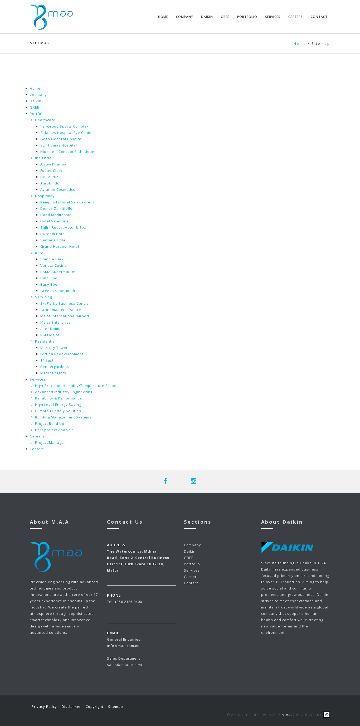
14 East (46, 360)
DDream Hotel (53, 233)
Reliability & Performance (58, 398)
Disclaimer (71, 706)
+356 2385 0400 (128, 601)
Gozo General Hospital (61, 139)
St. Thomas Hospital (58, 145)
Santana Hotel (53, 240)
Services (272, 16)
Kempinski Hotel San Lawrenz (67, 202)
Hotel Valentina (54, 221)
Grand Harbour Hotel (59, 246)
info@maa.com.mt (123, 645)
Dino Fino (48, 278)
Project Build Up (49, 423)
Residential (45, 341)
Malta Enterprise (55, 322)
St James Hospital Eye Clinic (65, 132)
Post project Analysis (54, 429)
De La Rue (49, 176)
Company (184, 16)
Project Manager (50, 442)
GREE (225, 16)
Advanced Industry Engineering (64, 391)
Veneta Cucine (53, 265)
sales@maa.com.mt (124, 664)
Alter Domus (51, 328)
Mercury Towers (55, 347)
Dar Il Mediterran (56, 214)
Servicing (43, 297)
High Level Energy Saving (58, 404)
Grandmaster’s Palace (60, 309)
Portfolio (247, 16)
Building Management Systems (63, 417)
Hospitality (45, 195)
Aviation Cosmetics (57, 189)
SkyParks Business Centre (64, 303)
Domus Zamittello (56, 208)
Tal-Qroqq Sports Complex (64, 126)
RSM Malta (50, 335)
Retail (40, 252)
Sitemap (115, 706)
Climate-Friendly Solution (58, 410)
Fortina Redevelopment (61, 354)
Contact (319, 16)
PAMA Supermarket (58, 271)
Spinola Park (52, 259)
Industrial (44, 157)
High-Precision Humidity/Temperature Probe (75, 385)
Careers (295, 16)
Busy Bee (48, 284)
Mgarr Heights (53, 373)
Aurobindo (50, 183)
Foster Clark (51, 170)
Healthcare (45, 120)
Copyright (94, 706)
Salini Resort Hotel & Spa (63, 227)
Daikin (207, 16)
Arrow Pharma (53, 164)
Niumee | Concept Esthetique (67, 151)
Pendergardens (54, 366)
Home (163, 16)
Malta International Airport (64, 316)
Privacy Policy (44, 706)
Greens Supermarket (59, 290)
